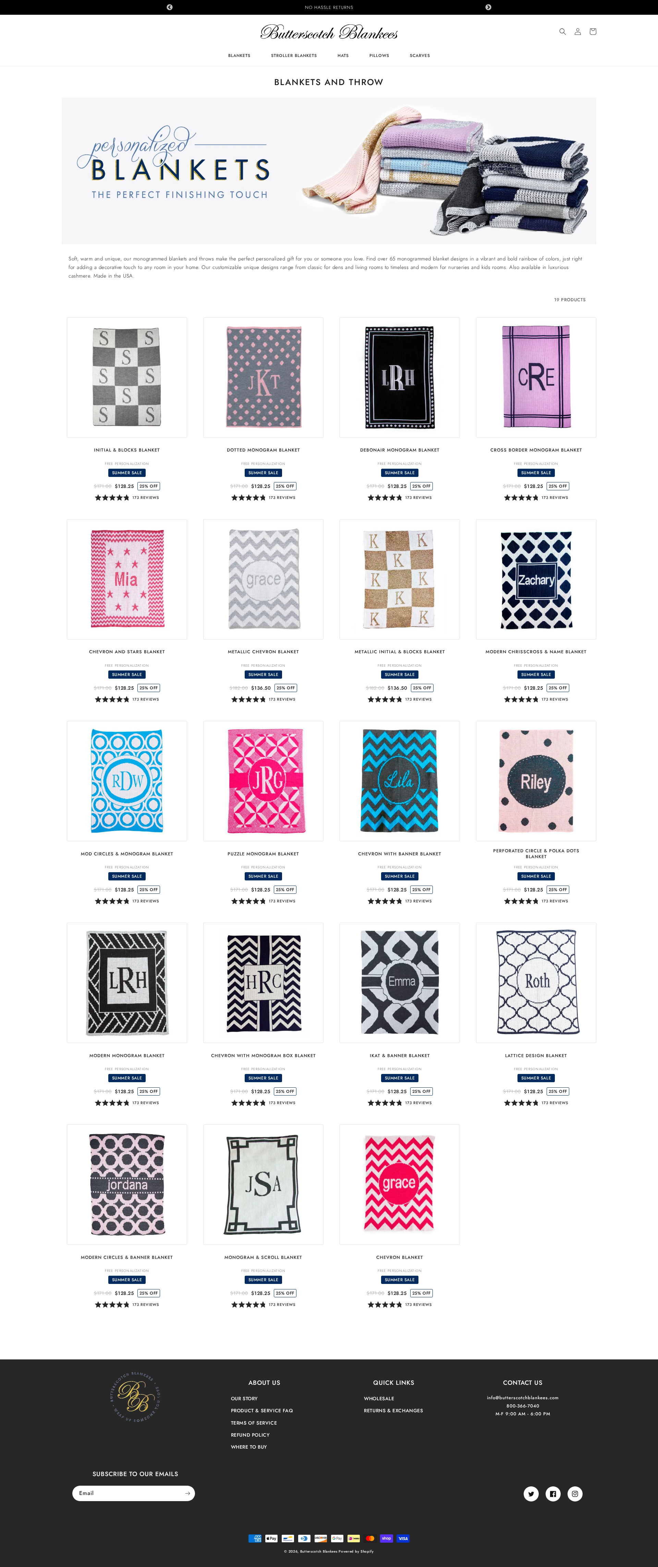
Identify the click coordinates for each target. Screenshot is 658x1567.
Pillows (379, 56)
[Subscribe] (187, 1493)
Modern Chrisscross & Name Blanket (536, 652)
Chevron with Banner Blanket (399, 854)
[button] (562, 31)
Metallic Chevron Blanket (263, 652)
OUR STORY (244, 1398)
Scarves (420, 56)
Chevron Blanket (399, 1258)
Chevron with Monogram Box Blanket (263, 1056)
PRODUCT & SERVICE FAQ (262, 1410)
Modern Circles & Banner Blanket (127, 1258)
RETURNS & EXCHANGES (393, 1410)
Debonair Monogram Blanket (400, 450)
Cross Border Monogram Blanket (536, 450)
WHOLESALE (379, 1398)
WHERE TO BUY (249, 1446)
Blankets (239, 56)
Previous (169, 7)
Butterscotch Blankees (319, 1551)
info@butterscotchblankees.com (523, 1397)
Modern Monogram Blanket (127, 1056)
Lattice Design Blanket (536, 1056)
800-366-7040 (523, 1406)
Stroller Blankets (294, 56)
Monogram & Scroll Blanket (263, 1258)
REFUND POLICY (250, 1434)
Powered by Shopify (356, 1551)
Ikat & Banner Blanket (400, 1056)
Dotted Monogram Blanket (263, 450)
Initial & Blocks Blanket (127, 450)
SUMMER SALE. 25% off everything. (329, 7)
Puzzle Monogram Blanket (263, 854)
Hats (343, 56)
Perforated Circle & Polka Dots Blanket (536, 854)
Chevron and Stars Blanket (127, 652)
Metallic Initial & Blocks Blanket (400, 652)
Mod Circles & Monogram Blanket (127, 854)
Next (488, 7)
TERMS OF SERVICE (254, 1422)
